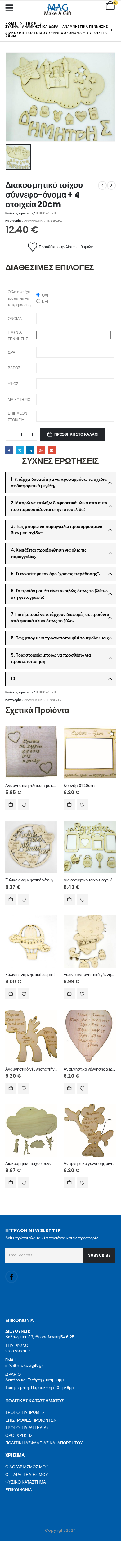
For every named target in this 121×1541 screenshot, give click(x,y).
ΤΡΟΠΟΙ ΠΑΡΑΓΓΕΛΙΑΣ (27, 1428)
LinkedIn (30, 450)
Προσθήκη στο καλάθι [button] (10, 804)
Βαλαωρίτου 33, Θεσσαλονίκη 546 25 (39, 1337)
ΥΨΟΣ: (13, 383)
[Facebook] (11, 1277)
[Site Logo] (57, 9)
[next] (111, 185)
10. (13, 679)
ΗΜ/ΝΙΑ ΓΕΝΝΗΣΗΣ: (18, 335)
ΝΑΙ (45, 301)
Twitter (20, 450)
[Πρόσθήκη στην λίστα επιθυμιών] (23, 804)
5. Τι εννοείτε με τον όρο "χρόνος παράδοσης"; (55, 574)
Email (52, 450)
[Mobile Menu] (10, 8)
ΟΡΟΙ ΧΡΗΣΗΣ (19, 1436)
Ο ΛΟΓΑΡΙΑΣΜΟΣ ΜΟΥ (26, 1467)
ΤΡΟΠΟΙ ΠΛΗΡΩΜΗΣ (25, 1413)
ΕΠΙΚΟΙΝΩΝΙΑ (18, 1490)
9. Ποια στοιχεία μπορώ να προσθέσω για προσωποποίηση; (51, 658)
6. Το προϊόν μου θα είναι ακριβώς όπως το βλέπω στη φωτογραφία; (59, 594)
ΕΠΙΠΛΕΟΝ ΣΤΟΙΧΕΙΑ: (17, 416)
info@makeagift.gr (24, 1365)
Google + (41, 450)
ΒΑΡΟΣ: (14, 367)
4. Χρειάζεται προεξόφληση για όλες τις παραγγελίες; (49, 553)
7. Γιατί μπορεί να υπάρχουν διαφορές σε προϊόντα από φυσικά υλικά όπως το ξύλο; (60, 617)
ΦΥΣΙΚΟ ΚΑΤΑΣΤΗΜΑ (25, 1482)
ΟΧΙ (45, 295)
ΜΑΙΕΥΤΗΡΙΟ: (19, 399)
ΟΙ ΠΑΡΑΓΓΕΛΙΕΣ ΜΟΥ (26, 1475)
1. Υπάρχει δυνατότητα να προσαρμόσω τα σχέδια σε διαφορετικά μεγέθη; (59, 482)
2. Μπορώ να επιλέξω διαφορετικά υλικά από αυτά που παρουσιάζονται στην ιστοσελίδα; (59, 506)
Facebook (9, 450)
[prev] (102, 185)
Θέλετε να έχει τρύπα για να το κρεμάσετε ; (19, 298)
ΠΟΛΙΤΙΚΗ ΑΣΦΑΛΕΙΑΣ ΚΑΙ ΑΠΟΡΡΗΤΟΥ (44, 1443)
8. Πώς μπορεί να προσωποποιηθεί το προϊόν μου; (60, 638)
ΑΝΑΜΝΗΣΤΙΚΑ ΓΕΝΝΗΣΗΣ (42, 220)
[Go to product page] (31, 752)
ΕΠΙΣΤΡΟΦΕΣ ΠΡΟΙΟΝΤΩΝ (30, 1420)
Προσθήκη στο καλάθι (76, 434)
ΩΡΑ (11, 352)
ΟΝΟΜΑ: (15, 318)
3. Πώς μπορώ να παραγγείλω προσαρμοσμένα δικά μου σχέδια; (56, 530)
